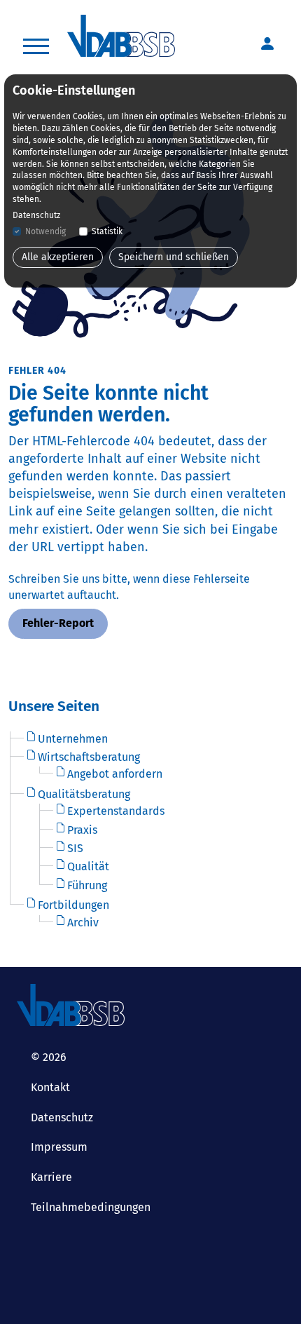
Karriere (51, 1177)
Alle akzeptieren (58, 257)
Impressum (59, 1147)
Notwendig (45, 231)
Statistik (107, 231)
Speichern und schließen (173, 257)
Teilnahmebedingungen (90, 1207)
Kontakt (50, 1087)
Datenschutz (62, 1117)
